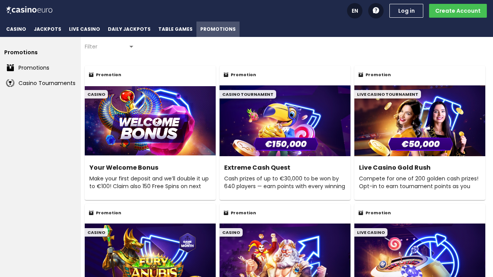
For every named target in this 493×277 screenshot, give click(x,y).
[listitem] (16, 29)
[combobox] (110, 46)
